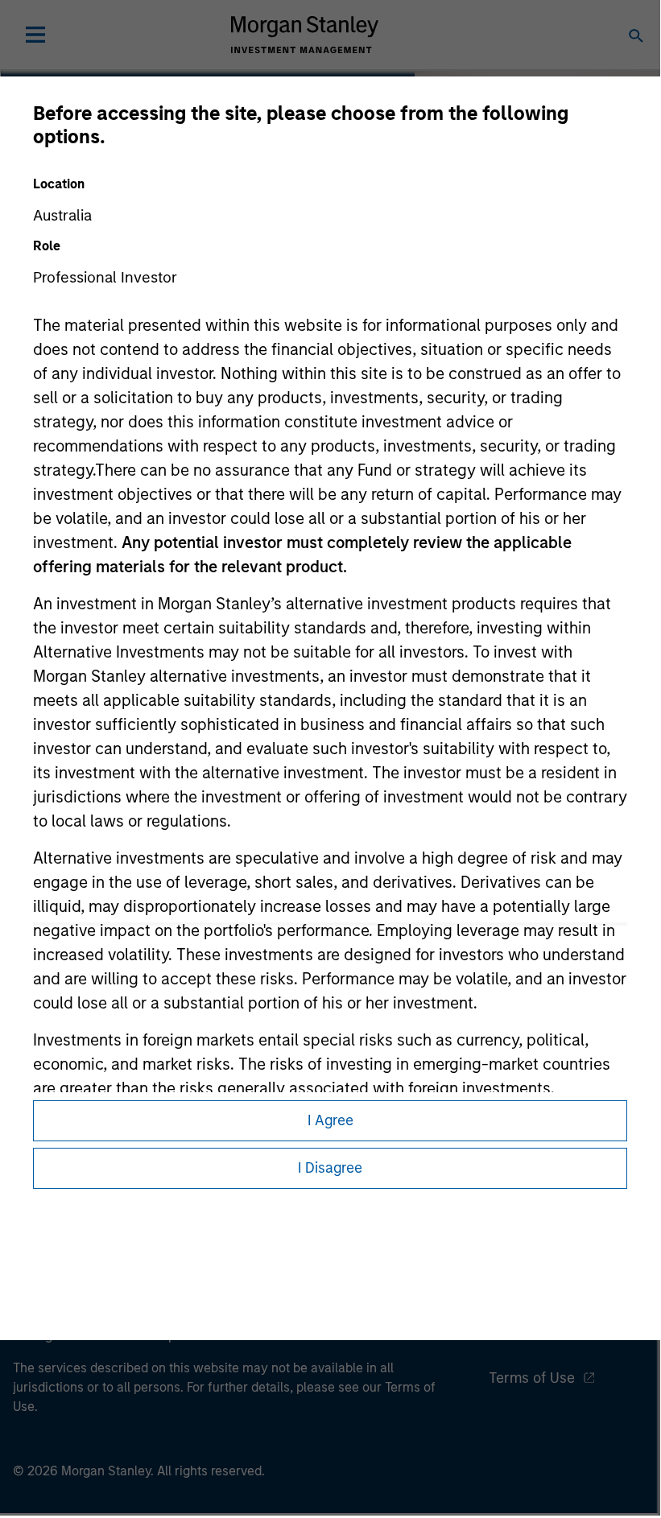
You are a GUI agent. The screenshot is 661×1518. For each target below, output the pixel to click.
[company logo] (304, 34)
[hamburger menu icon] (35, 35)
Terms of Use (532, 1378)
